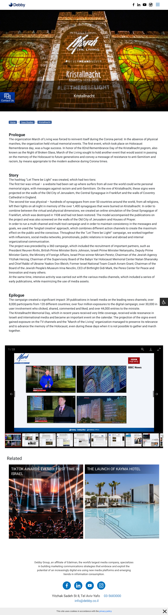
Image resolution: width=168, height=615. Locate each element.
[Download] (151, 349)
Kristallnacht (44, 122)
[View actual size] (142, 349)
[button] (164, 302)
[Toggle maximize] (159, 349)
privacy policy (105, 611)
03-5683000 (112, 596)
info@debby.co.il (87, 600)
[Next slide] (156, 394)
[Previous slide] (11, 394)
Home (13, 122)
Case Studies (27, 122)
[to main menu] (158, 5)
